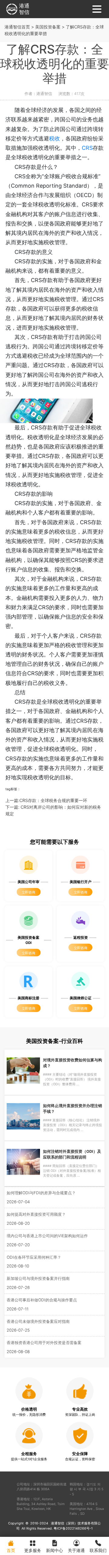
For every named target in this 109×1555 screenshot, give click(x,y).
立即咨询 (28, 892)
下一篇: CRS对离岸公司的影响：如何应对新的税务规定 (53, 810)
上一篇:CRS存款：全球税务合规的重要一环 (46, 800)
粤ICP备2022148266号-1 (73, 1528)
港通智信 (24, 9)
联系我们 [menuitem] (98, 1550)
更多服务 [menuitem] (32, 1550)
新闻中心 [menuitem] (54, 1550)
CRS (87, 148)
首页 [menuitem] (11, 1550)
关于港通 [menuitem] (76, 1550)
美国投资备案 (48, 26)
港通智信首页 (17, 26)
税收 (54, 138)
